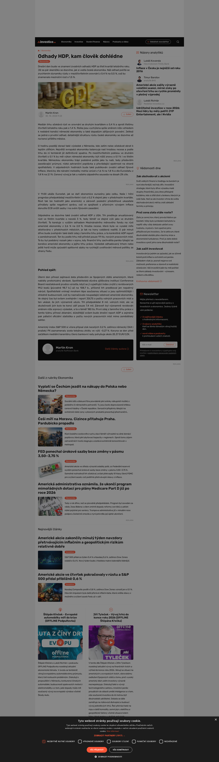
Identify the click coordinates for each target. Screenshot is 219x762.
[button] (109, 735)
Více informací (113, 731)
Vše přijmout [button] (97, 749)
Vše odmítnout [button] (121, 749)
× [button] (216, 720)
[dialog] (109, 739)
